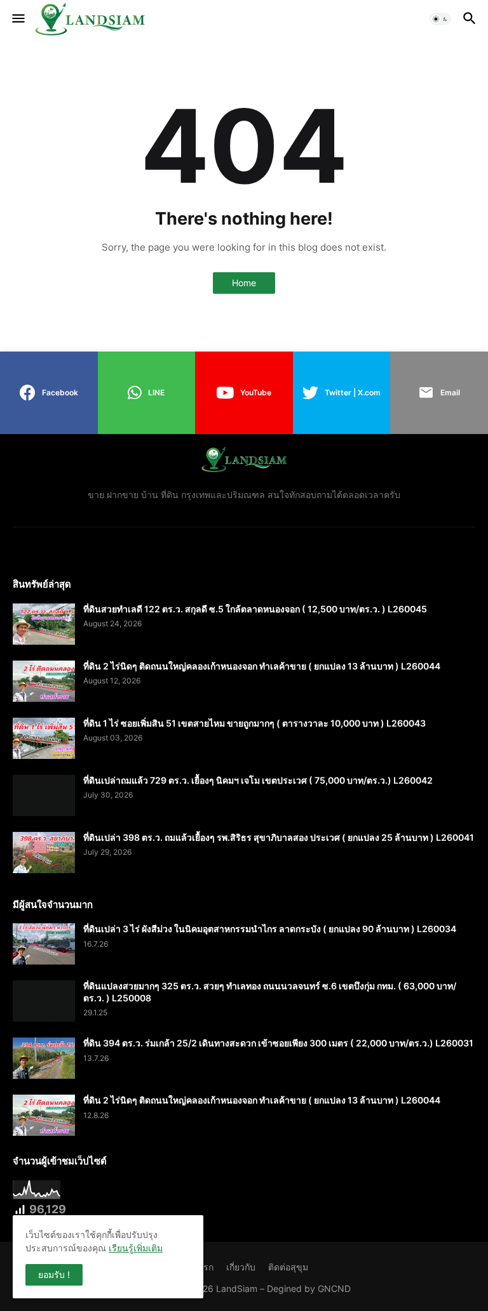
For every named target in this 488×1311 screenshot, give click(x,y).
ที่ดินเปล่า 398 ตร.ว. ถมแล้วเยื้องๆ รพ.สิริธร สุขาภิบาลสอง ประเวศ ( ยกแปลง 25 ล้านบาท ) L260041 (278, 837)
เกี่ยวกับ (240, 1267)
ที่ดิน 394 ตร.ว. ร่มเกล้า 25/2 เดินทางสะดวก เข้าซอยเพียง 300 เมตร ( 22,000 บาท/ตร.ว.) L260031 (278, 1043)
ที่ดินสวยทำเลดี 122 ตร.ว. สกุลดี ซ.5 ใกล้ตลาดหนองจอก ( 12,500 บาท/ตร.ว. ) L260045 (255, 608)
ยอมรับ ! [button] (54, 1274)
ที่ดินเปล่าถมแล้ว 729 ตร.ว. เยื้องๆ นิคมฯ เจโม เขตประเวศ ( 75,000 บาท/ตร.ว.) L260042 (258, 780)
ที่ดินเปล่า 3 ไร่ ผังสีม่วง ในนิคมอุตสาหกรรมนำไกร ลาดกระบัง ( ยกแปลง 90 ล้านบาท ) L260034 (269, 928)
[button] (17, 19)
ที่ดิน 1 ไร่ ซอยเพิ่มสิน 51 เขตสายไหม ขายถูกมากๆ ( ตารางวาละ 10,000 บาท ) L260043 (254, 723)
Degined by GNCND (309, 1288)
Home (244, 282)
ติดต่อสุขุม (288, 1267)
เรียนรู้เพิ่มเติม (136, 1247)
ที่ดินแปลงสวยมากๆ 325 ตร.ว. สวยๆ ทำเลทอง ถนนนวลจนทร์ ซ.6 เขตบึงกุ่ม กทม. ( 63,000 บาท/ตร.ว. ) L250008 (269, 991)
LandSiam (236, 1288)
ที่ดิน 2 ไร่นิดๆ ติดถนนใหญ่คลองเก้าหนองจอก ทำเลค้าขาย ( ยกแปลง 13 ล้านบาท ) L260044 (261, 666)
